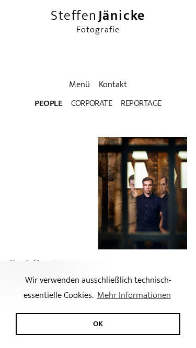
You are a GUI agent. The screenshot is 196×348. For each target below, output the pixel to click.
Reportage (141, 103)
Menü (79, 84)
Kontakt (113, 84)
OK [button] (98, 323)
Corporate (91, 103)
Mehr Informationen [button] (134, 295)
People (48, 103)
